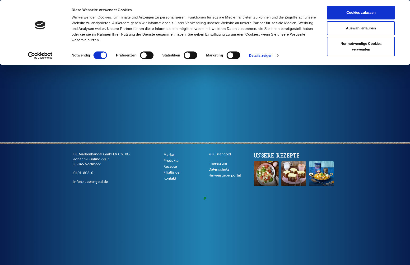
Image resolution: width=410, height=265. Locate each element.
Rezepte (170, 166)
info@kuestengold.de (90, 182)
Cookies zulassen (361, 12)
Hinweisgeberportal (225, 175)
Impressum (218, 163)
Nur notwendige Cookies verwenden (361, 46)
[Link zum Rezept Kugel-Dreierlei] (266, 173)
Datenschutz (219, 169)
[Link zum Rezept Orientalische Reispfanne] (321, 173)
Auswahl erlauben (361, 28)
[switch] (147, 55)
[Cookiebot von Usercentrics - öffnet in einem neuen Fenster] (40, 55)
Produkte (170, 160)
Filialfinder (172, 172)
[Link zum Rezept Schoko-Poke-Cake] (293, 173)
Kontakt (169, 178)
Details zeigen (260, 55)
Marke (168, 155)
